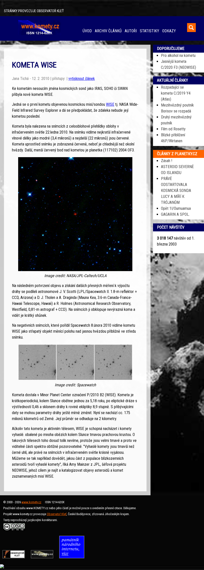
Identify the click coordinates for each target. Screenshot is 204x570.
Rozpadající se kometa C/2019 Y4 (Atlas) (176, 93)
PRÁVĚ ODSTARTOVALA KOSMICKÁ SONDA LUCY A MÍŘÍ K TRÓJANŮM (176, 190)
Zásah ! (166, 160)
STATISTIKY (149, 31)
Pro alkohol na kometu (178, 55)
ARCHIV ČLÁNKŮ (108, 31)
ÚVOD (87, 31)
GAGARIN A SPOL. (175, 214)
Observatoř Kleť (56, 514)
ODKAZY (169, 31)
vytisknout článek (81, 78)
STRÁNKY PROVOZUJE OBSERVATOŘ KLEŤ (34, 11)
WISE (110, 104)
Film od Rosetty (173, 129)
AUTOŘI (131, 31)
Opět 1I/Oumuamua (176, 208)
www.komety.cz (31, 502)
